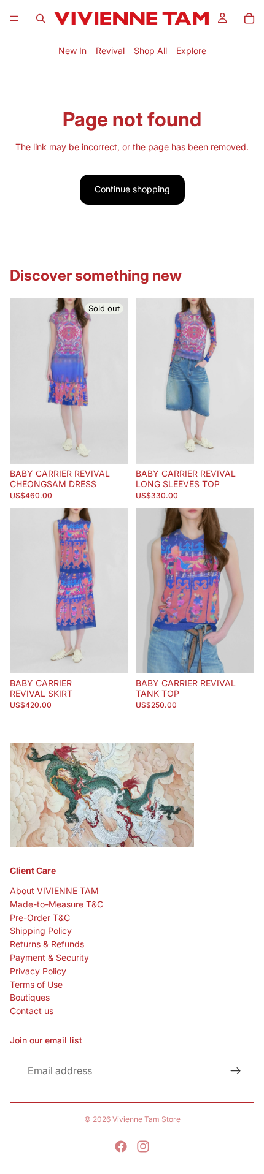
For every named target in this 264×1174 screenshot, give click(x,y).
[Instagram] (143, 1146)
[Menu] (14, 18)
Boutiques (30, 998)
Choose (246, 449)
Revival (110, 50)
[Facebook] (121, 1146)
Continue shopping (132, 189)
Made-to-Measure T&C (56, 904)
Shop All (150, 50)
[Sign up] (236, 1071)
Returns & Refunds (47, 944)
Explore (191, 50)
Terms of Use (36, 984)
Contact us (31, 1010)
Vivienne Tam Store (146, 1119)
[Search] (40, 18)
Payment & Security (49, 957)
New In (72, 50)
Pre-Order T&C (40, 917)
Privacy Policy (38, 971)
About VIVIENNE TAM (54, 890)
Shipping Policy (41, 931)
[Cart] (249, 18)
